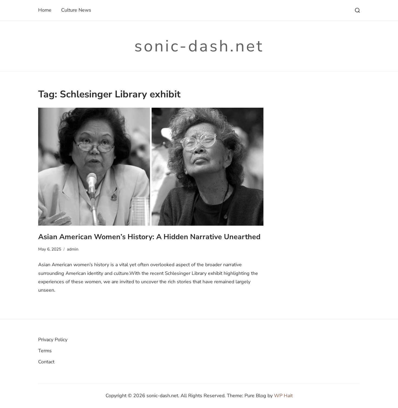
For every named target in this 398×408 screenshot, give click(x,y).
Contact (46, 361)
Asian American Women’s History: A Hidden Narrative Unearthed (149, 237)
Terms (45, 350)
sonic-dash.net (199, 46)
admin (73, 249)
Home (44, 10)
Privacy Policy (52, 339)
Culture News (76, 10)
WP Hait (283, 395)
